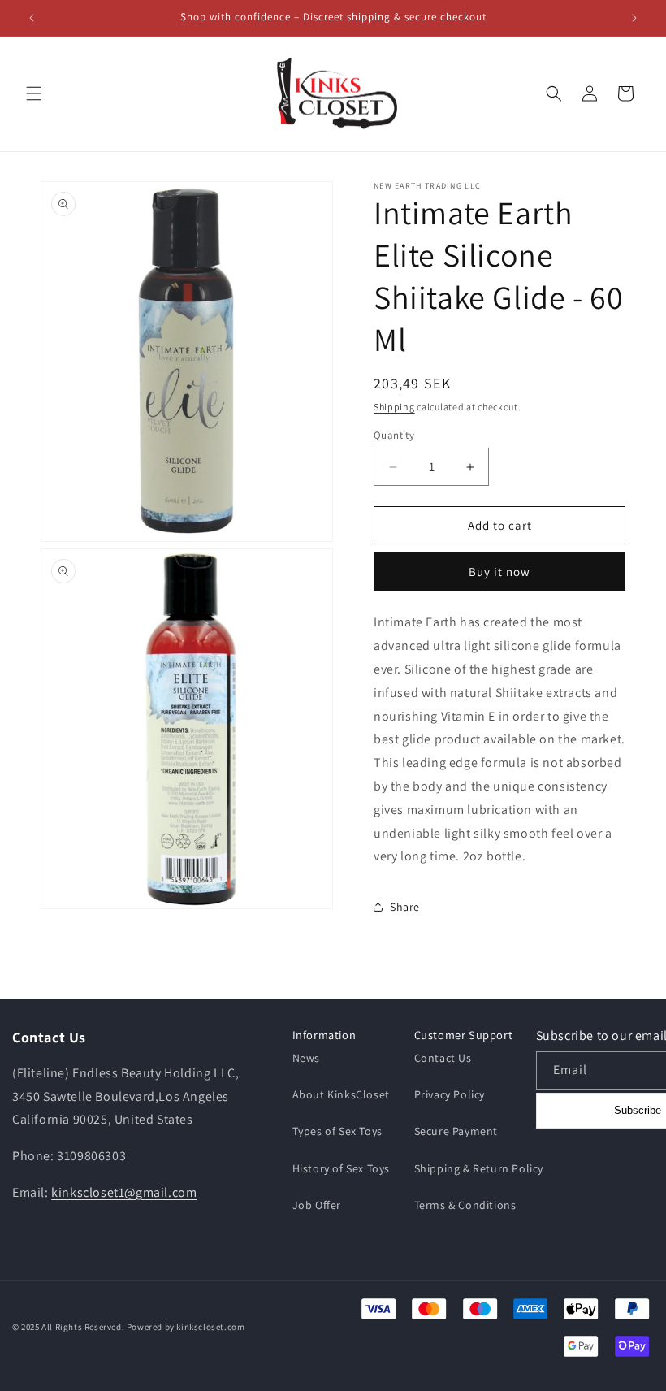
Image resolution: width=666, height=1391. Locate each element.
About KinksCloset (341, 1094)
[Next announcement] (634, 18)
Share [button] (405, 906)
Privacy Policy (449, 1094)
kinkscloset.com (210, 1326)
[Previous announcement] (32, 18)
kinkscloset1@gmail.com (124, 1192)
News (306, 1058)
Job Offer (316, 1205)
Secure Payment (456, 1131)
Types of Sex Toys (337, 1131)
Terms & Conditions (465, 1205)
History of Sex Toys (341, 1168)
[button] (34, 93)
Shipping (394, 407)
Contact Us (443, 1058)
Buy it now (499, 571)
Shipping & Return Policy (478, 1168)
